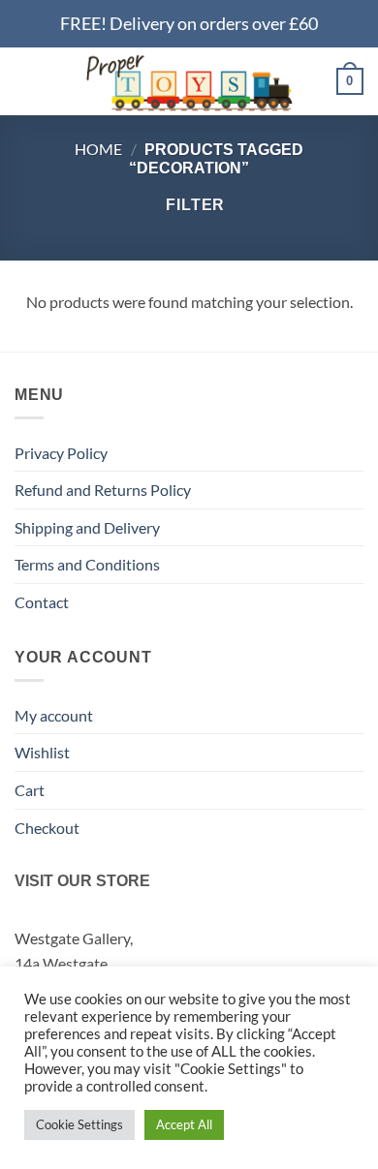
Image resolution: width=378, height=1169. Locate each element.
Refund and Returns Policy (103, 489)
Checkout (47, 827)
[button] (26, 81)
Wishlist (42, 752)
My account (54, 715)
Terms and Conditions (87, 564)
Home (98, 148)
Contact (42, 602)
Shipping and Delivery (87, 527)
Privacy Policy (61, 453)
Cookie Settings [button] (79, 1124)
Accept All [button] (184, 1124)
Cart (30, 790)
